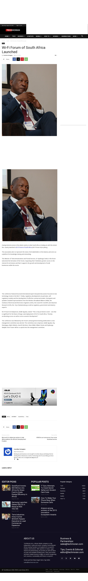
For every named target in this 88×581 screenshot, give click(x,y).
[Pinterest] (22, 59)
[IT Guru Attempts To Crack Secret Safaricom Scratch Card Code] (35, 488)
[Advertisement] (44, 12)
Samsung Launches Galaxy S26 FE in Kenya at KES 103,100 (19, 505)
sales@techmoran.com (31, 562)
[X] (18, 59)
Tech (3, 43)
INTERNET (14, 416)
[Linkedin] (18, 459)
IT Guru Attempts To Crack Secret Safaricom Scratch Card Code (48, 489)
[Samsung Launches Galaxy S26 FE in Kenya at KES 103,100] (6, 504)
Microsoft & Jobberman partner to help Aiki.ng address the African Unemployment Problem (14, 439)
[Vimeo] (70, 558)
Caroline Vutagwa (7, 55)
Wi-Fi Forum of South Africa (24, 247)
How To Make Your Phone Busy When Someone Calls (48, 500)
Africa (8, 416)
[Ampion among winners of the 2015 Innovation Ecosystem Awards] (35, 510)
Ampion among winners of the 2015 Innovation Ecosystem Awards (49, 511)
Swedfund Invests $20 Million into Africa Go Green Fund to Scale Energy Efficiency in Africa (19, 491)
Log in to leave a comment (9, 471)
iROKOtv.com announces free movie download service (47, 438)
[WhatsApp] (26, 59)
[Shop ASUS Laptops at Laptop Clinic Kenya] (29, 397)
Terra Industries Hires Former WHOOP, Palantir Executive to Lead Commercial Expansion (19, 520)
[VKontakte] (74, 558)
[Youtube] (79, 558)
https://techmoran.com (19, 451)
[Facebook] (14, 59)
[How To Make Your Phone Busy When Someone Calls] (35, 500)
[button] (82, 36)
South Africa (21, 416)
